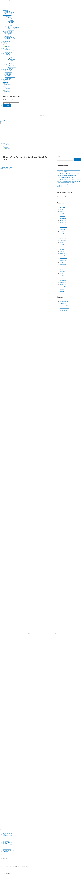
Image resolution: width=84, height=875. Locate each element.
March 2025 (62, 233)
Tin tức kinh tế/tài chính (65, 306)
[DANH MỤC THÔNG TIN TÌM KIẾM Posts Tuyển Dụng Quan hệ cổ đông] (11, 96)
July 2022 (62, 289)
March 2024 (62, 251)
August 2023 (63, 267)
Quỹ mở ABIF (8, 36)
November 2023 (63, 260)
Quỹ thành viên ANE (9, 37)
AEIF (11, 20)
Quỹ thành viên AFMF (10, 38)
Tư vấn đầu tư (11, 30)
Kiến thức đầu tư (6, 41)
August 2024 (63, 240)
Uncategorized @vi (64, 301)
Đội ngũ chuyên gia (9, 12)
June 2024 (62, 244)
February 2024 (63, 253)
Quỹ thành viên (11, 21)
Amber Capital (8, 32)
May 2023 (62, 273)
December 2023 (63, 258)
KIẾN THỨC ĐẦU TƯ (64, 308)
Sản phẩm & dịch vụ (7, 15)
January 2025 (63, 236)
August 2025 (62, 229)
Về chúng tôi (5, 10)
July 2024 (62, 242)
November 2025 (63, 225)
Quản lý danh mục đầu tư (13, 27)
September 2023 (63, 264)
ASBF (11, 18)
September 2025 (63, 227)
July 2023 (62, 269)
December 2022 (63, 282)
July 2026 (62, 209)
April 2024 (62, 249)
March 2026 (62, 216)
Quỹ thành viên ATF (9, 40)
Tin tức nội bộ (63, 303)
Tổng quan (7, 11)
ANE (11, 23)
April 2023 (62, 275)
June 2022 (62, 291)
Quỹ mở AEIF (8, 35)
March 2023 (62, 278)
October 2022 (63, 286)
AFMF (11, 22)
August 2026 (62, 207)
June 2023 (62, 271)
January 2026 (63, 220)
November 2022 (63, 284)
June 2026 (62, 211)
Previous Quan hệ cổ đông (6, 167)
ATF (11, 25)
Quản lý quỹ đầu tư (12, 28)
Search (58, 156)
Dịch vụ (7, 26)
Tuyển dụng (5, 43)
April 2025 (62, 231)
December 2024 (63, 238)
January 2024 (63, 255)
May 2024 (62, 247)
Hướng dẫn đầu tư (64, 310)
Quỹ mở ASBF (8, 33)
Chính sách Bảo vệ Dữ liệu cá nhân (65, 177)
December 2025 (63, 222)
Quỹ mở (9, 17)
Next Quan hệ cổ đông (5, 168)
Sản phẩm (7, 16)
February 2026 (63, 218)
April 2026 (62, 213)
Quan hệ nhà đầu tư (7, 31)
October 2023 (63, 262)
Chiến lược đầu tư (9, 13)
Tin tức (4, 42)
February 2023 (63, 280)
